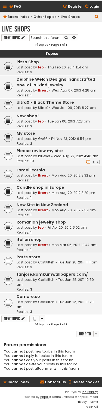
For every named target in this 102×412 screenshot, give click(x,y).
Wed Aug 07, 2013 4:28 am (74, 90)
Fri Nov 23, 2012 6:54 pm (71, 138)
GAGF (42, 138)
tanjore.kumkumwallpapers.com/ (52, 274)
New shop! (28, 116)
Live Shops (15, 29)
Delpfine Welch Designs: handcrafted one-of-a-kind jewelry (56, 82)
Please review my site (40, 150)
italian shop (29, 239)
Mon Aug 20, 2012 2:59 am (74, 210)
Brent (43, 90)
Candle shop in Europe (40, 187)
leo (41, 67)
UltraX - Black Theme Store (45, 102)
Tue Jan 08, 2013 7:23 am (69, 121)
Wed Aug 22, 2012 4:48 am (76, 156)
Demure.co (28, 296)
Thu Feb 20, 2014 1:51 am (68, 67)
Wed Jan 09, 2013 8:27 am (74, 107)
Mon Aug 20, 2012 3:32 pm (73, 175)
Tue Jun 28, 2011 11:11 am (78, 262)
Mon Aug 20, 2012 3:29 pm (73, 192)
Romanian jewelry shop (41, 222)
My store (26, 133)
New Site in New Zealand (42, 204)
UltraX (43, 107)
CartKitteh (46, 262)
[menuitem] (15, 6)
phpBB (44, 397)
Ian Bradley (90, 392)
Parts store (28, 257)
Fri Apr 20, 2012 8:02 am (67, 227)
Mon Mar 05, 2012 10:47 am (74, 245)
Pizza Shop (28, 62)
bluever (44, 156)
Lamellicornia (31, 170)
